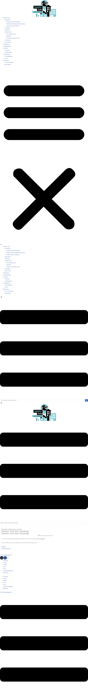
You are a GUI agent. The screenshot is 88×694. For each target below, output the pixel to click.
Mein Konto (6, 60)
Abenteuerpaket (8, 52)
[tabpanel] (44, 544)
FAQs (6, 58)
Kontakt (5, 562)
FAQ (4, 566)
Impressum (5, 572)
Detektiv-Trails (6, 17)
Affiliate (5, 564)
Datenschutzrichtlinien (8, 570)
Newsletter (5, 560)
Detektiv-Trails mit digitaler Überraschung (16, 23)
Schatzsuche (7, 19)
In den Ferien (8, 42)
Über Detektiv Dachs (11, 34)
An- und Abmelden (9, 62)
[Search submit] (86, 400)
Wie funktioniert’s (9, 56)
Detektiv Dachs (8, 32)
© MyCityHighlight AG (6, 555)
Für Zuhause (7, 40)
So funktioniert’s (6, 54)
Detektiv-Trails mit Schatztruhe (13, 21)
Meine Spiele (8, 64)
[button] (44, 156)
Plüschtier (9, 36)
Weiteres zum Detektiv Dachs (13, 38)
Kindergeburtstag (7, 46)
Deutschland (7, 28)
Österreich (7, 29)
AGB (4, 568)
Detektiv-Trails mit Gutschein (13, 25)
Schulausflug (6, 44)
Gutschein (5, 48)
